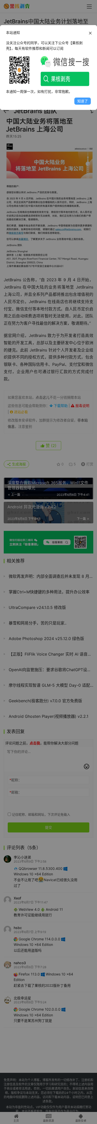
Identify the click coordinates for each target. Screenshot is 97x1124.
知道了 (82, 101)
